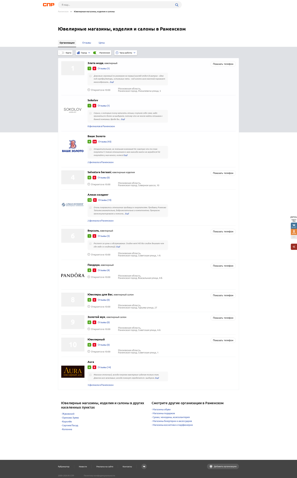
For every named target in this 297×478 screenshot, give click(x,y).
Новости (83, 466)
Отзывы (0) (104, 177)
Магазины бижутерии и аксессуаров (172, 421)
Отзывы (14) (104, 367)
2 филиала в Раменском (101, 162)
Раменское (63, 12)
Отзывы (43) (104, 141)
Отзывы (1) (104, 68)
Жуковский (68, 414)
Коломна (67, 429)
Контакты (127, 466)
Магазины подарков (164, 413)
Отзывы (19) (104, 200)
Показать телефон (223, 64)
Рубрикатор (63, 466)
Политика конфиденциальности (99, 475)
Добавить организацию (225, 466)
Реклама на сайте (104, 466)
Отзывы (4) (104, 270)
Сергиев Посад (70, 425)
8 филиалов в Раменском (101, 126)
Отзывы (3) (104, 236)
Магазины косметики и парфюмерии (173, 425)
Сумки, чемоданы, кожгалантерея (171, 417)
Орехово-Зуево (70, 417)
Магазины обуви (162, 409)
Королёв (67, 421)
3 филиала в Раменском (101, 385)
